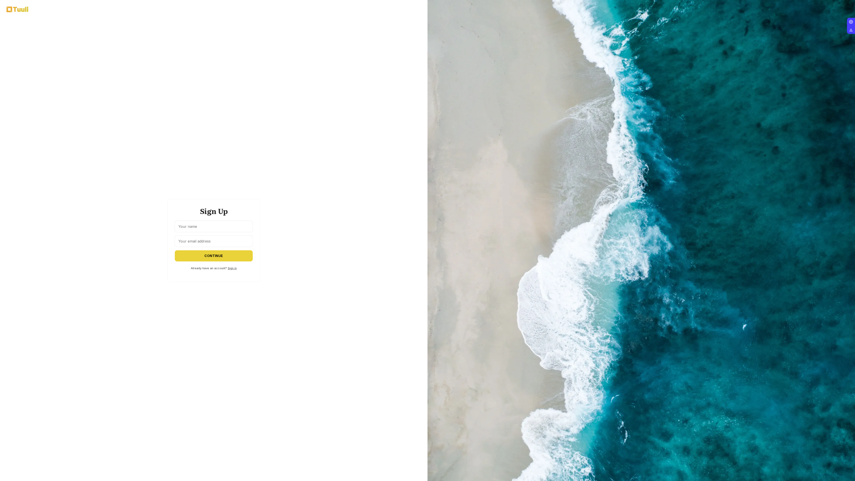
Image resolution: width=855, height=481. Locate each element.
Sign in (232, 268)
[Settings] (851, 22)
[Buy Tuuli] (851, 30)
